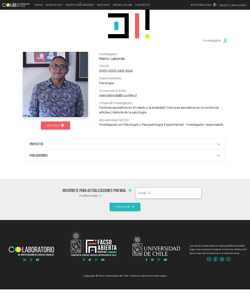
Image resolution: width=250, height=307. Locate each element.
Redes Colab (122, 4)
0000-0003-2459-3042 (116, 71)
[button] (24, 260)
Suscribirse (123, 206)
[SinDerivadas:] (228, 259)
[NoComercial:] (222, 259)
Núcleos (103, 4)
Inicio (39, 4)
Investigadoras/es (80, 4)
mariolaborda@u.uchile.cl (118, 95)
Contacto (142, 4)
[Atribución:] (215, 259)
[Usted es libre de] (209, 259)
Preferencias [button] (88, 195)
